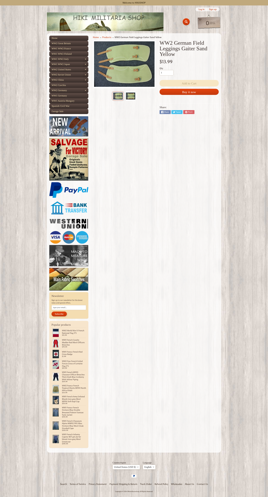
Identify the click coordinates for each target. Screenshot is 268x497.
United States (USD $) (125, 467)
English (148, 467)
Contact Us (202, 484)
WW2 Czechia (59, 85)
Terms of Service (78, 484)
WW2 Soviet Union (70, 75)
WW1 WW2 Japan (70, 65)
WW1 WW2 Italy (70, 60)
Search (63, 484)
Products (106, 37)
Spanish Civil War (61, 106)
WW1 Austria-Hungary (63, 101)
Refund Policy (161, 484)
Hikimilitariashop (133, 491)
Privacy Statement (98, 484)
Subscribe (59, 314)
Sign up (212, 9)
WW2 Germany (70, 91)
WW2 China (70, 81)
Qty (161, 68)
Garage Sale (58, 111)
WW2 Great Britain (61, 43)
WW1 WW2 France (61, 48)
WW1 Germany (59, 95)
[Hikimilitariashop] (105, 21)
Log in (201, 9)
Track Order (146, 484)
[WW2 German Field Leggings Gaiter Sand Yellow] (118, 96)
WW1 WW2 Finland (62, 54)
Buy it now (189, 92)
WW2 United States (70, 70)
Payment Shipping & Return (123, 484)
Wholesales (176, 484)
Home (55, 38)
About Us (189, 484)
